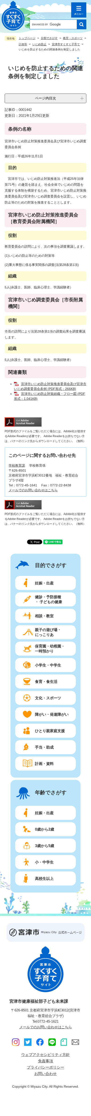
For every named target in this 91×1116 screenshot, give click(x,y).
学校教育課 (17, 465)
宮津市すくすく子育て (66, 44)
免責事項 (45, 1061)
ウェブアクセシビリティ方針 (45, 1055)
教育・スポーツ (73, 38)
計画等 (23, 44)
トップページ (27, 38)
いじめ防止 (39, 44)
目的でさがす (51, 565)
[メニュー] (78, 10)
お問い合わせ (45, 1074)
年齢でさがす (51, 792)
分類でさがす (49, 38)
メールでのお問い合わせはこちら (33, 490)
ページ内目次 (45, 98)
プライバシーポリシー (45, 1067)
